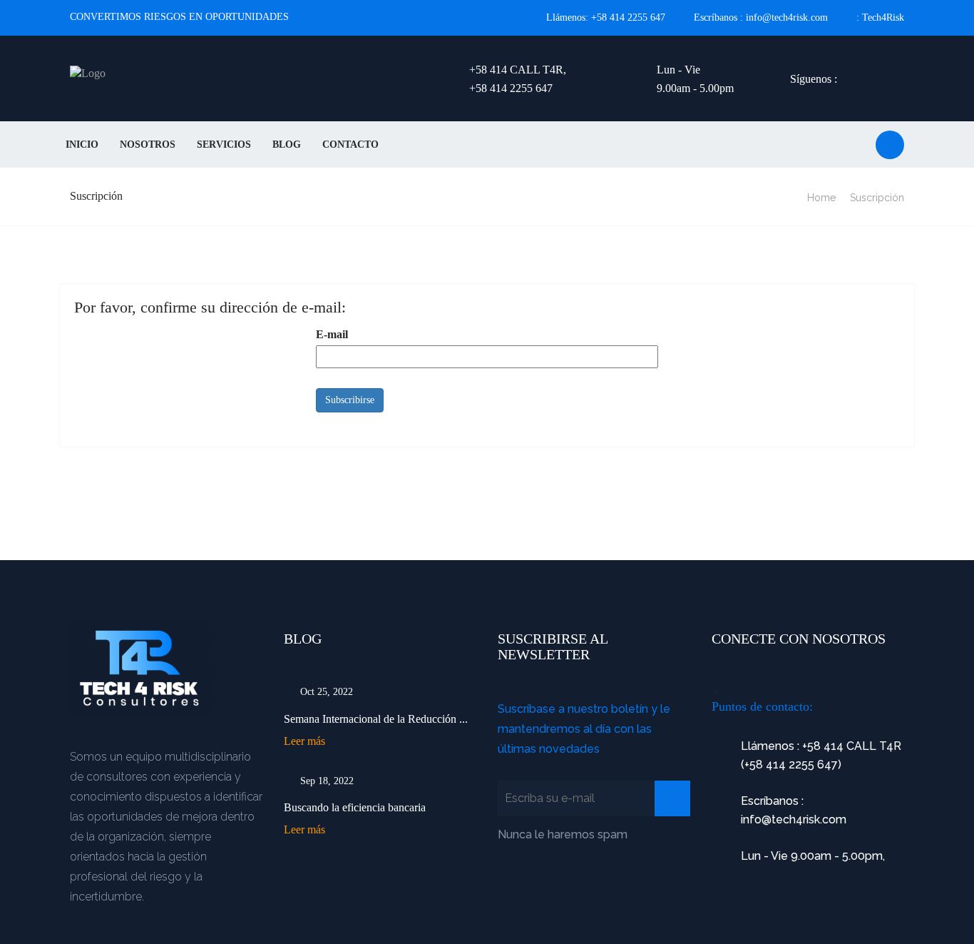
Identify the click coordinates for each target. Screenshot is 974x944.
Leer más (304, 741)
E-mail (332, 334)
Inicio (82, 144)
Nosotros (147, 144)
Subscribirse (349, 400)
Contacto (350, 144)
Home (821, 197)
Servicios (224, 144)
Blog (286, 144)
